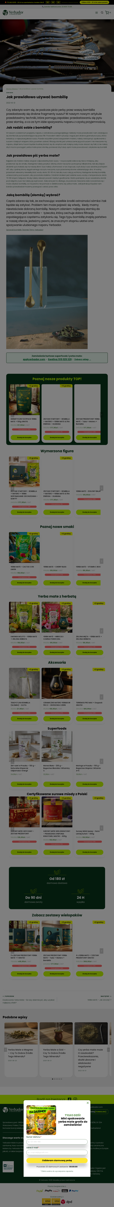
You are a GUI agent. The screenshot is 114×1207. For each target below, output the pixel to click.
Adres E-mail (32, 1147)
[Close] (88, 1103)
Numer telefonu (33, 1137)
